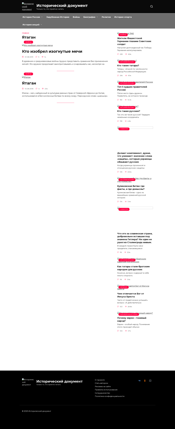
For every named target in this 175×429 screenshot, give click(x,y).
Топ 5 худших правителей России (132, 88)
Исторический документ (62, 5)
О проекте (100, 380)
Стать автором (101, 383)
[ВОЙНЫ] (37, 45)
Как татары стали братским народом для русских (133, 268)
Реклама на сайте (103, 386)
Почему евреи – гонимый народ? (131, 319)
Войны (76, 17)
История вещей (31, 25)
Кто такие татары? (128, 65)
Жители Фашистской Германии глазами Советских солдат (134, 41)
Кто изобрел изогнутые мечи (52, 51)
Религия (106, 17)
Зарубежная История (57, 17)
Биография (89, 17)
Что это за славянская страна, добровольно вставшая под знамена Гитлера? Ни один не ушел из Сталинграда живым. (134, 237)
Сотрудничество (102, 393)
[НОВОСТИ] (135, 148)
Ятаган (29, 83)
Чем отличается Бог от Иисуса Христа (130, 295)
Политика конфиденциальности (109, 396)
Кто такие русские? (128, 111)
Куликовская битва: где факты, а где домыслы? (131, 187)
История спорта (123, 17)
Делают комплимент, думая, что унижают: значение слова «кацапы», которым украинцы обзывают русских (134, 157)
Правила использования (106, 390)
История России (31, 17)
